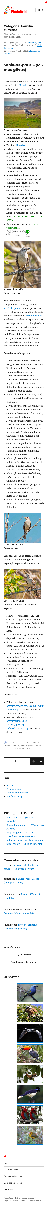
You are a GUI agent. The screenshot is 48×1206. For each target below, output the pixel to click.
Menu (40, 10)
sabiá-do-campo (33, 315)
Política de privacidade (24, 1198)
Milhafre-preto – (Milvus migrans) (25, 840)
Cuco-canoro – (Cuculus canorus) (24, 843)
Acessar (10, 785)
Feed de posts (13, 789)
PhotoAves (8, 1198)
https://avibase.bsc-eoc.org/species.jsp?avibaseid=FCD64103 (17, 725)
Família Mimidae (11, 746)
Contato (8, 1189)
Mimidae (23, 85)
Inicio (6, 1163)
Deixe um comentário (20, 748)
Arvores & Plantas (13, 1176)
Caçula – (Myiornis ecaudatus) (20, 913)
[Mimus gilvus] (24, 113)
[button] (46, 2)
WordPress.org (14, 796)
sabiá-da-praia (34, 42)
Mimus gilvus (27, 746)
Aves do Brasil (11, 1169)
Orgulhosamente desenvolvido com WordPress (23, 1201)
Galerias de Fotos (13, 1183)
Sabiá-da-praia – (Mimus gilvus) (23, 67)
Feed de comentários (17, 792)
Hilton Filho (12, 743)
